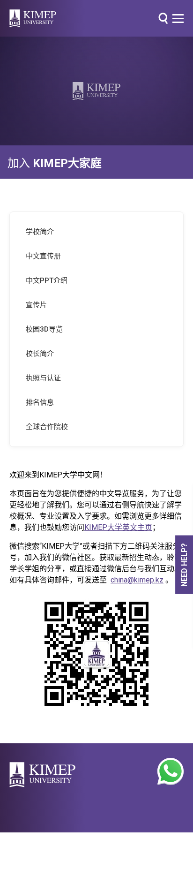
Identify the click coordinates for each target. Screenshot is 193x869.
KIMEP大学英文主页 (118, 527)
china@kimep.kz (137, 579)
